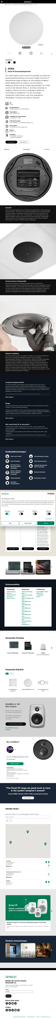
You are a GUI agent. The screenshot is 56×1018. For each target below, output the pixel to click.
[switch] (21, 514)
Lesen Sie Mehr (12, 548)
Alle (7, 673)
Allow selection (28, 523)
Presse (38, 1016)
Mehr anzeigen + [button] (9, 397)
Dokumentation (23, 142)
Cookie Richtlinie (31, 1016)
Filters (10, 820)
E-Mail (7, 989)
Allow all (46, 523)
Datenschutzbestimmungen (19, 1016)
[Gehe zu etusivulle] (28, 977)
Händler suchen (14, 763)
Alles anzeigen (11, 142)
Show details (49, 518)
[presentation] (51, 54)
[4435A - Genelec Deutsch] (12, 1003)
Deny (10, 523)
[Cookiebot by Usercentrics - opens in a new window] (48, 494)
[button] (10, 842)
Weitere (11, 673)
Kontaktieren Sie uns (46, 1016)
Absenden (8, 996)
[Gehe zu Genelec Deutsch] (28, 2)
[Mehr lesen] (15, 749)
